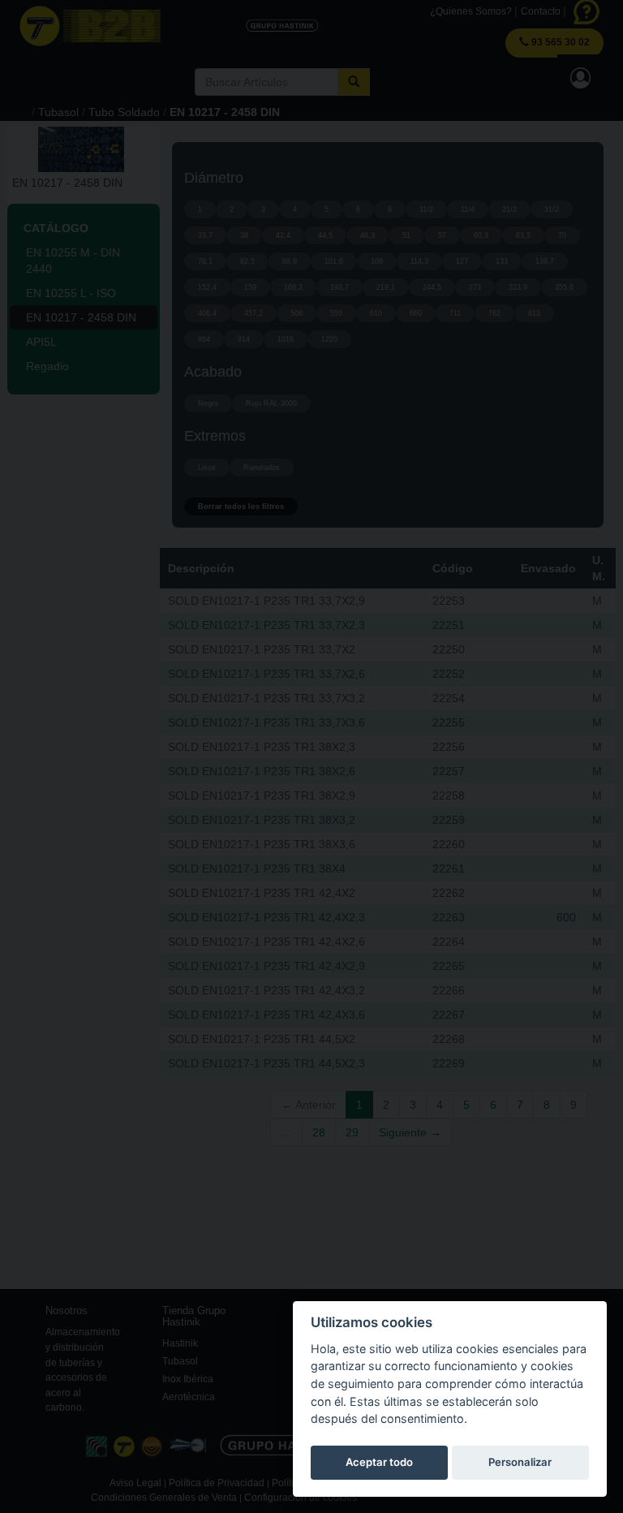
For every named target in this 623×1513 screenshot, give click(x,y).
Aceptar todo (379, 1461)
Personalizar (520, 1461)
